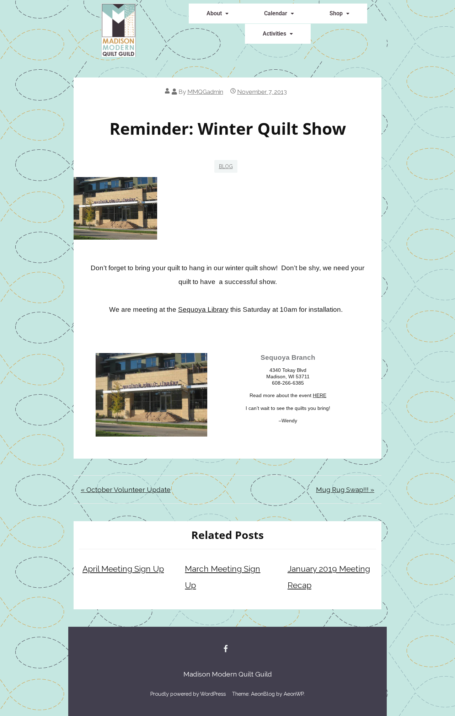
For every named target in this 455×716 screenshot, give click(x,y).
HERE (319, 395)
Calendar (275, 13)
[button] (217, 13)
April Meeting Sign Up (123, 568)
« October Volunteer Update (126, 489)
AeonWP (294, 694)
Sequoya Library (203, 309)
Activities (274, 33)
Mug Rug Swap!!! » (345, 489)
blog (226, 166)
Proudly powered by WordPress (188, 694)
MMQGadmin (205, 91)
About (214, 13)
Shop (336, 13)
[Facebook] (225, 648)
